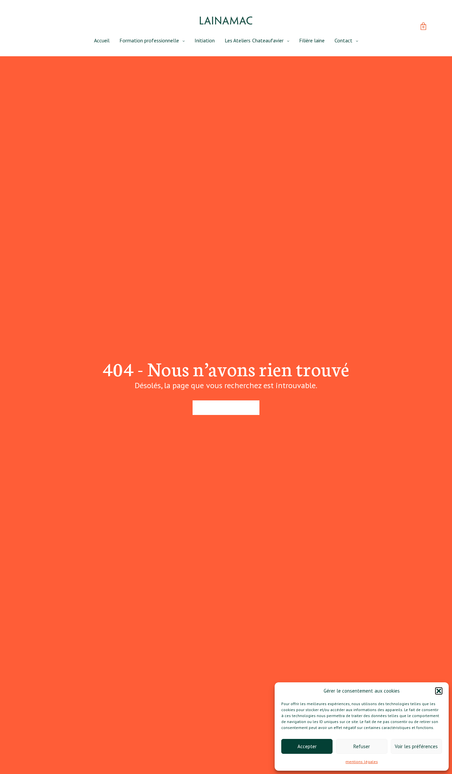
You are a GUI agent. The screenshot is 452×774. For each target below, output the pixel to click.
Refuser (361, 746)
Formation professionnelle (149, 40)
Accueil (102, 40)
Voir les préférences (416, 746)
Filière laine (312, 40)
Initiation (205, 40)
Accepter (307, 746)
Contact (343, 40)
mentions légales (361, 761)
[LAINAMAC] (226, 20)
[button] (438, 691)
